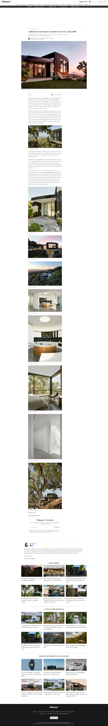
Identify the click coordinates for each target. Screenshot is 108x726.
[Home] (18, 4)
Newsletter (59, 94)
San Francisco (56, 99)
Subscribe (101, 1)
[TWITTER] (31, 545)
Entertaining (80, 4)
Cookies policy (71, 711)
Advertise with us (43, 713)
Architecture (23, 4)
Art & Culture (38, 4)
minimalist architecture (49, 172)
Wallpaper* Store (87, 4)
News (43, 39)
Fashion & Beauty (55, 4)
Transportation (68, 4)
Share (31, 94)
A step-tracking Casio (63, 6)
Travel (75, 4)
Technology (62, 4)
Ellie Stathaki (34, 38)
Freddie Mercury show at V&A (39, 6)
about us (35, 711)
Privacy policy (64, 711)
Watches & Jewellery (46, 4)
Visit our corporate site (66, 722)
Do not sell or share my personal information (58, 713)
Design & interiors (31, 4)
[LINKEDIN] (33, 545)
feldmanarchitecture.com (33, 515)
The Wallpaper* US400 (52, 6)
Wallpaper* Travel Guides (75, 6)
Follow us (54, 94)
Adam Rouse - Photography (48, 38)
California (46, 98)
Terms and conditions (55, 711)
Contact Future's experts (43, 711)
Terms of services (41, 530)
